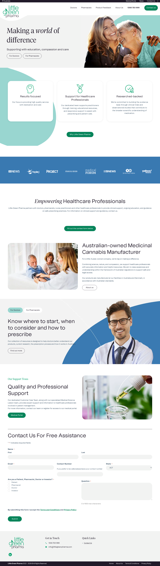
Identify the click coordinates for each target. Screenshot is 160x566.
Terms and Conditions (50, 510)
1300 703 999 (54, 543)
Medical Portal (17, 415)
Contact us (151, 8)
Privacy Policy (70, 510)
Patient (14, 482)
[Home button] (11, 12)
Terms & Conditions (132, 563)
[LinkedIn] (10, 554)
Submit (15, 519)
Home (111, 563)
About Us (119, 8)
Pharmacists (86, 8)
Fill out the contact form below (80, 228)
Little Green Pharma (15, 563)
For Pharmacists (32, 56)
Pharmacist (16, 485)
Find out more (16, 351)
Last (83, 452)
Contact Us (88, 543)
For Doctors (14, 56)
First (10, 452)
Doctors (73, 8)
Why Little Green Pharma (80, 134)
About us (89, 287)
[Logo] (16, 543)
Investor (15, 491)
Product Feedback (103, 8)
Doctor (14, 488)
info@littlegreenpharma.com (60, 547)
